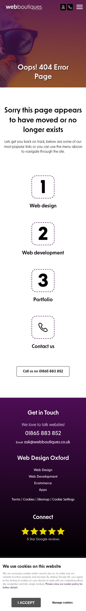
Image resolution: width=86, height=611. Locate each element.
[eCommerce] (43, 244)
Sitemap (43, 499)
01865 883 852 (43, 434)
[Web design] (43, 197)
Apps (43, 490)
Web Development (43, 477)
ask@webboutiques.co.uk (43, 442)
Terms (16, 499)
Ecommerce (43, 483)
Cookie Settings (63, 499)
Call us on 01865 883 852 (43, 371)
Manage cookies (62, 602)
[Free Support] (43, 338)
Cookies (29, 499)
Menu (79, 7)
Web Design (43, 470)
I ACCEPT (26, 602)
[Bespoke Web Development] (43, 291)
